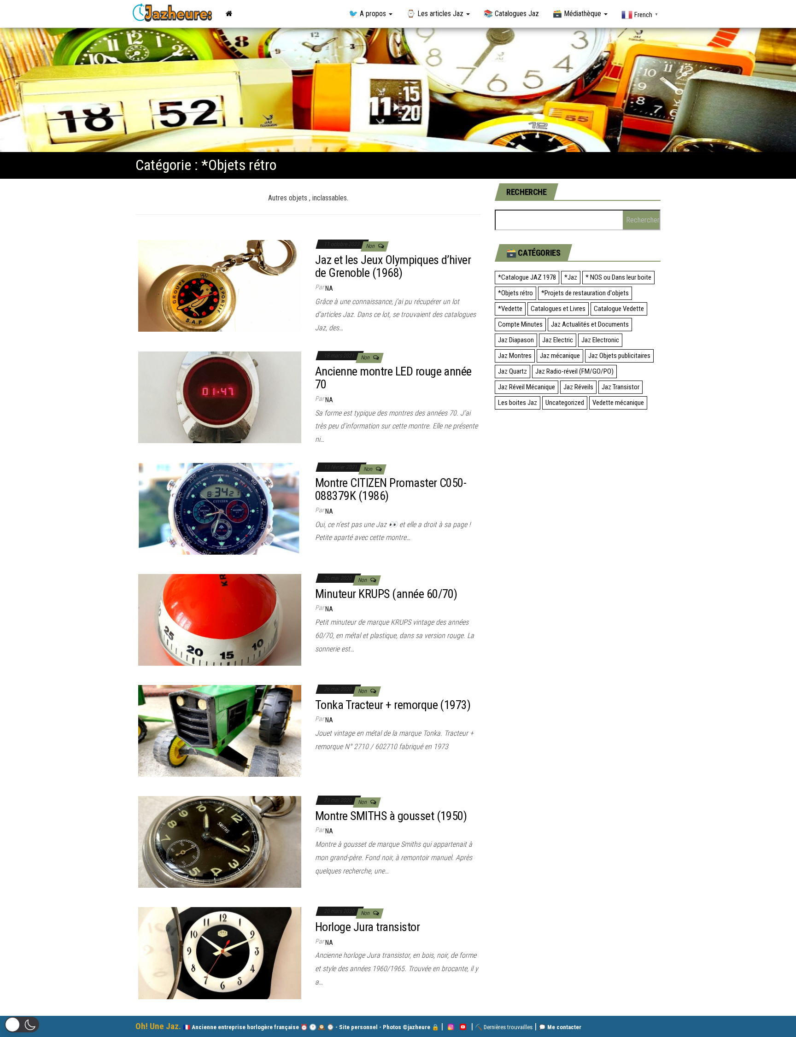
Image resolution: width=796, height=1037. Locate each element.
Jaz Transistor (620, 387)
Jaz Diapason (516, 340)
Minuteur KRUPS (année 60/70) (386, 594)
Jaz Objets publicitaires (619, 356)
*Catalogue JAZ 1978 (527, 277)
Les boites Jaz (517, 402)
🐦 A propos (368, 13)
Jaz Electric (557, 340)
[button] (22, 1024)
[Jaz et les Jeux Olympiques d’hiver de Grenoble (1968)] (219, 285)
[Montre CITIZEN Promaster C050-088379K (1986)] (219, 508)
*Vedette (510, 309)
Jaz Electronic (600, 340)
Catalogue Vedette (619, 309)
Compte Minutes (520, 324)
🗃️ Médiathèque (578, 13)
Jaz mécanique (560, 356)
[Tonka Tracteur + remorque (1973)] (219, 730)
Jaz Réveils (578, 387)
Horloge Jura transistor (367, 927)
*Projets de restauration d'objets (585, 293)
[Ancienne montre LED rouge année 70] (219, 397)
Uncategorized (564, 402)
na (329, 288)
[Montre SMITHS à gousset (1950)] (219, 841)
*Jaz (570, 277)
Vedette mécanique (618, 402)
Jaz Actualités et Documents (590, 324)
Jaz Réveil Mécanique (526, 387)
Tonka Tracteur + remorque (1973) (392, 705)
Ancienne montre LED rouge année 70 (393, 378)
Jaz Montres (515, 356)
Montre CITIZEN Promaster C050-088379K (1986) (390, 489)
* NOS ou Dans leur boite (618, 277)
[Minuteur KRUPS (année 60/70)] (219, 619)
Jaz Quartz (512, 371)
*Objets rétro (515, 293)
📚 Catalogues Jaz (511, 13)
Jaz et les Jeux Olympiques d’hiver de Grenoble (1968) (393, 266)
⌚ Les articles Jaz (435, 13)
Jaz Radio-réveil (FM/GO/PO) (574, 371)
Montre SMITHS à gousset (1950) (391, 816)
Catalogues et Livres (558, 309)
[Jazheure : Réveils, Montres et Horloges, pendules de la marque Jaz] (229, 14)
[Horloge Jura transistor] (219, 952)
